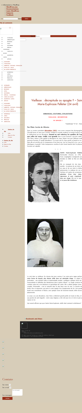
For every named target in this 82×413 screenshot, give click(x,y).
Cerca (20, 19)
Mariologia (10, 79)
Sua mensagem (7, 395)
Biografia (9, 41)
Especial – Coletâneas (10, 95)
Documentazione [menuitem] (12, 9)
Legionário (7, 61)
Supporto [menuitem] (9, 13)
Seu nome (5, 385)
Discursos (10, 76)
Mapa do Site (11, 135)
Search (33, 36)
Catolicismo (7, 63)
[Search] (28, 40)
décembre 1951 (51, 130)
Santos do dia (9, 130)
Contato (10, 137)
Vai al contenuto (6, 23)
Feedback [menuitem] (9, 15)
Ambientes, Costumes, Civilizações (13, 65)
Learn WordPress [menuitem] (12, 11)
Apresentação (10, 39)
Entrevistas (10, 72)
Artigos (9, 59)
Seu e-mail (5, 387)
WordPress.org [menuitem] (11, 7)
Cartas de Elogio (8, 96)
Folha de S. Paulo (9, 67)
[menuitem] (42, 5)
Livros (8, 74)
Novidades (10, 37)
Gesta (8, 43)
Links (9, 133)
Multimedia (10, 45)
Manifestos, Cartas (9, 98)
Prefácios (9, 78)
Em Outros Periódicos (10, 69)
